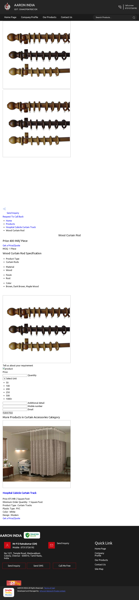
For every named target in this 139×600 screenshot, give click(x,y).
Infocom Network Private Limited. (53, 591)
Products (10, 224)
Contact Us (66, 17)
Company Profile (29, 17)
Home (9, 220)
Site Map (99, 569)
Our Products (49, 17)
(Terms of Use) (49, 588)
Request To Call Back (13, 216)
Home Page (10, 17)
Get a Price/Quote (11, 245)
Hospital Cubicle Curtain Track (21, 227)
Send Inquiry (12, 213)
